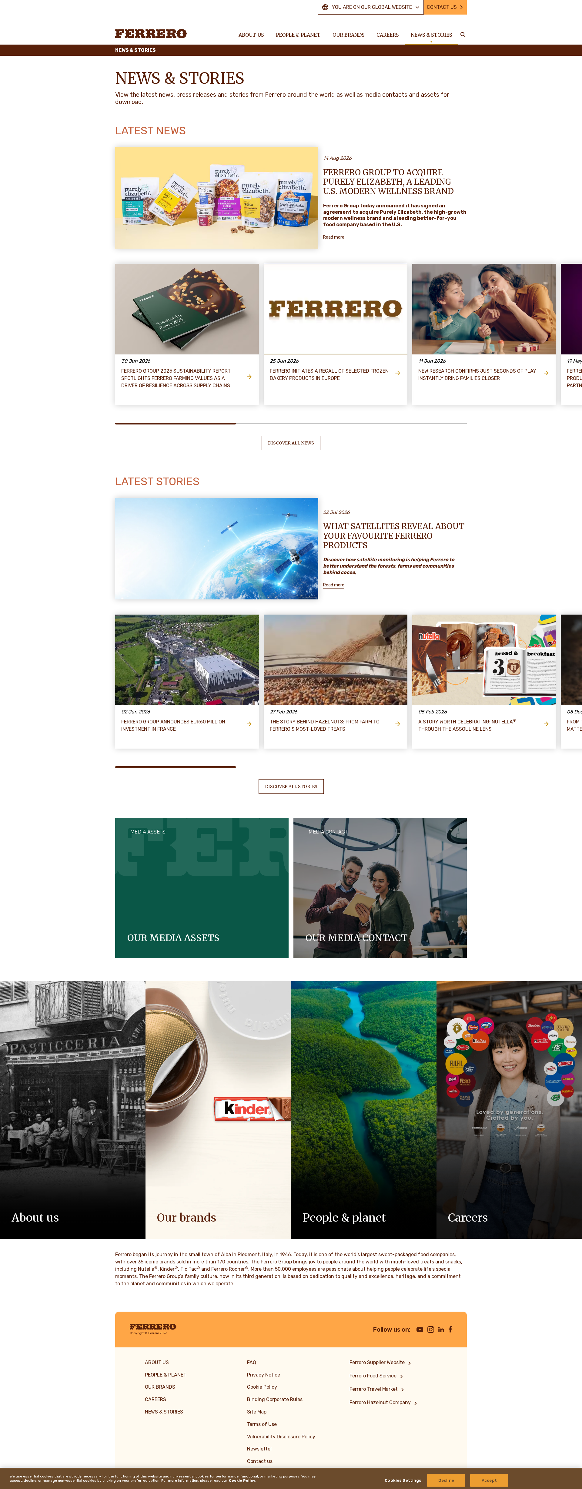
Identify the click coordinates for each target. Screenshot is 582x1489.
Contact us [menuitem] (260, 1461)
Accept (489, 1480)
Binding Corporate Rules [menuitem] (275, 1399)
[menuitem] (381, 1363)
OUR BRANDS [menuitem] (348, 35)
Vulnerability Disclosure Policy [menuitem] (281, 1437)
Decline (446, 1480)
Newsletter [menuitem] (259, 1449)
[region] (291, 1478)
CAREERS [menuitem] (387, 35)
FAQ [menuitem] (251, 1362)
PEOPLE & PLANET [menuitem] (298, 35)
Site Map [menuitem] (256, 1412)
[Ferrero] (151, 33)
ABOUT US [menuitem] (251, 35)
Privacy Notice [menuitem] (263, 1375)
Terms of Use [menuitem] (262, 1424)
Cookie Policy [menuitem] (262, 1387)
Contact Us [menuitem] (442, 7)
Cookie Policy (242, 1480)
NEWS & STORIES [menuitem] (431, 35)
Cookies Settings (403, 1480)
